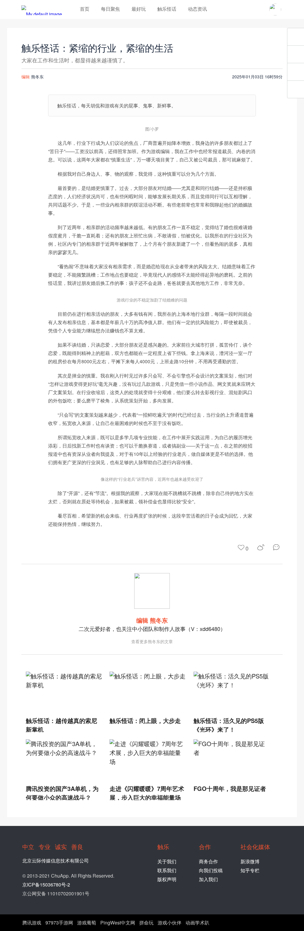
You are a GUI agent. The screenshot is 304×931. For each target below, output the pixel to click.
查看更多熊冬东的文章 (152, 641)
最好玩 (139, 8)
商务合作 (208, 861)
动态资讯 (197, 8)
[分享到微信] (278, 547)
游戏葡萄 (86, 922)
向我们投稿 (211, 870)
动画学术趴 (197, 922)
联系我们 (166, 870)
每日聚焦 (110, 8)
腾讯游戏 (31, 922)
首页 (84, 8)
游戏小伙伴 (169, 922)
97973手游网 (59, 922)
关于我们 (166, 861)
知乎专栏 (249, 870)
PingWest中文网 (117, 922)
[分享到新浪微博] (260, 547)
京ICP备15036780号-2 (46, 884)
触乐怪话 (166, 8)
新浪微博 (249, 861)
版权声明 (166, 879)
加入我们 (208, 879)
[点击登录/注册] (275, 9)
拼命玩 (146, 922)
